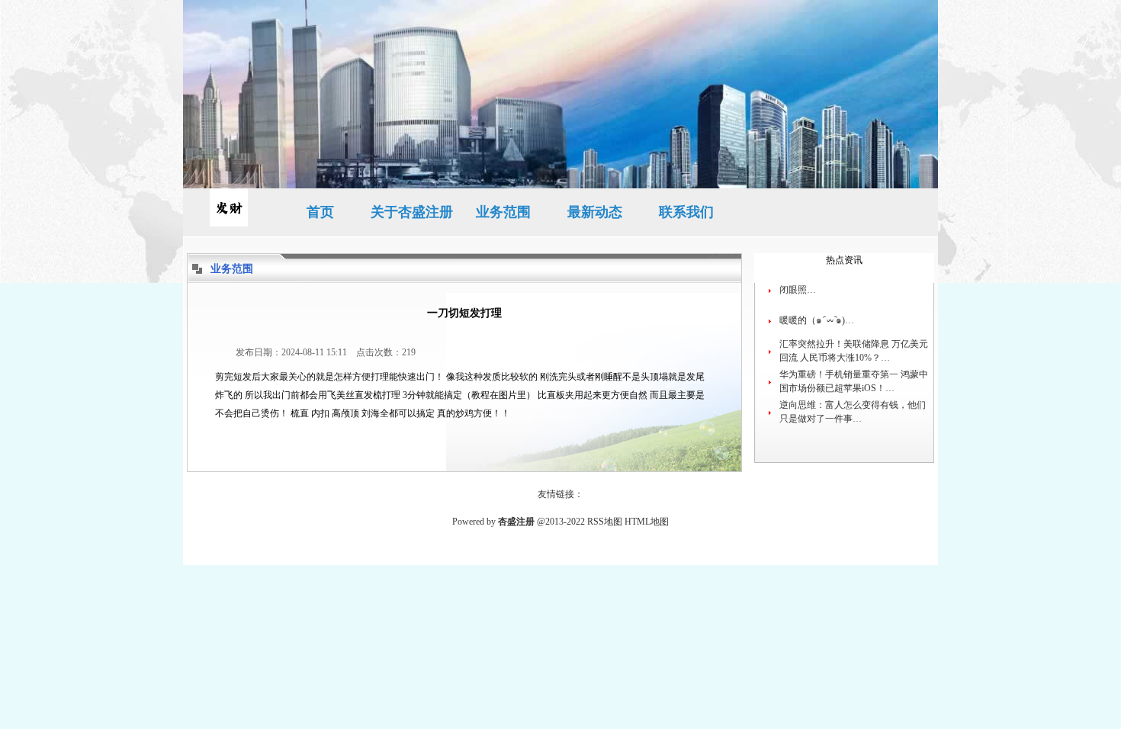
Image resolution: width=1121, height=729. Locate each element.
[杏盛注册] (229, 212)
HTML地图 (647, 521)
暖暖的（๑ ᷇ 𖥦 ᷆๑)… (816, 320)
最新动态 (594, 212)
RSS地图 (604, 521)
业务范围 (503, 212)
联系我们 (686, 212)
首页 (320, 212)
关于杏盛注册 (412, 212)
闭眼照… (797, 289)
